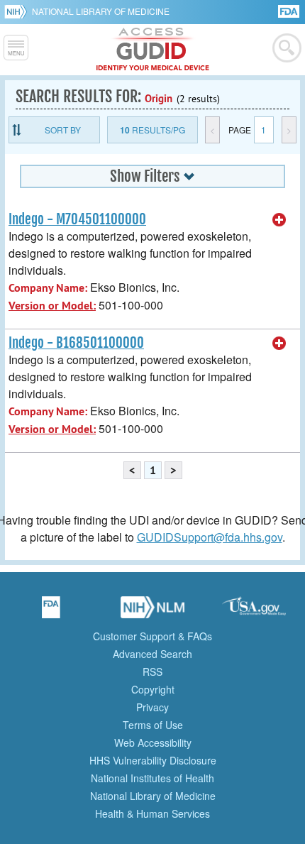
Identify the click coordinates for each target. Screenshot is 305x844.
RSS (152, 671)
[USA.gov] (254, 611)
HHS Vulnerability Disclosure (152, 760)
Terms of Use (153, 725)
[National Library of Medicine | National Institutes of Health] (152, 611)
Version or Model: (52, 305)
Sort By (63, 130)
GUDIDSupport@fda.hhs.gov (209, 537)
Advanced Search (152, 654)
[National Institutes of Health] (18, 11)
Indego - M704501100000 (77, 219)
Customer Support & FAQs (152, 636)
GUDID (152, 50)
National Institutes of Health (152, 778)
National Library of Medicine (101, 11)
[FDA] (289, 10)
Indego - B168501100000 (76, 342)
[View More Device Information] (279, 220)
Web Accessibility (153, 742)
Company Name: (48, 287)
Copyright (152, 689)
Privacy (152, 707)
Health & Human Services (152, 813)
